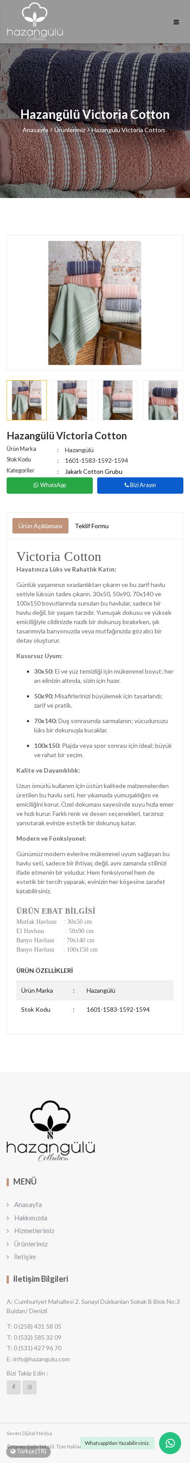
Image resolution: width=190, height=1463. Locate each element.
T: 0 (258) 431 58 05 (34, 1326)
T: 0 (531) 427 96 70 (34, 1348)
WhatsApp (53, 485)
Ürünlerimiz (69, 129)
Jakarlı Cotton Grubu (93, 471)
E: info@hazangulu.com (38, 1359)
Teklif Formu (92, 526)
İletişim (25, 1257)
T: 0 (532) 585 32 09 (34, 1337)
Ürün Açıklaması (40, 526)
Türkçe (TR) (31, 1451)
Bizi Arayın (142, 485)
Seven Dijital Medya (29, 1433)
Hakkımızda (30, 1218)
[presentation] (19, 303)
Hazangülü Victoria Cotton (128, 129)
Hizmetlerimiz (34, 1230)
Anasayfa (35, 129)
